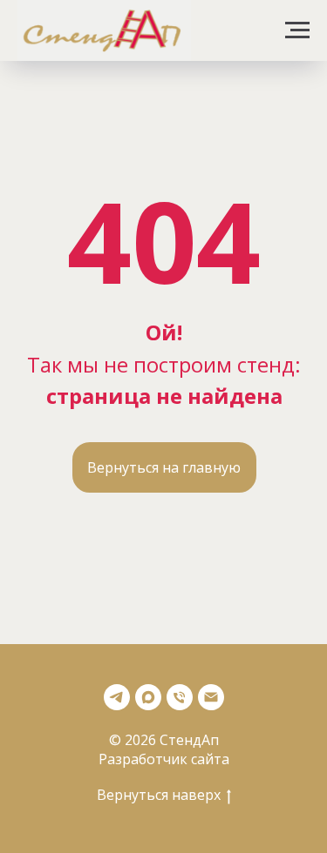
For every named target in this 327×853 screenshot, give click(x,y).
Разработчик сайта (164, 759)
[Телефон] (180, 697)
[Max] (148, 697)
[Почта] (211, 697)
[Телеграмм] (117, 697)
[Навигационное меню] (297, 30)
